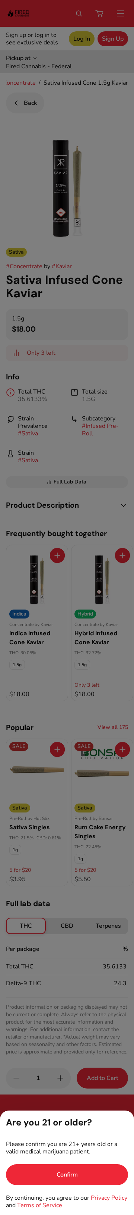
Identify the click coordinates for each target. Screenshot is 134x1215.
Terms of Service (39, 1205)
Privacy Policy (109, 1198)
